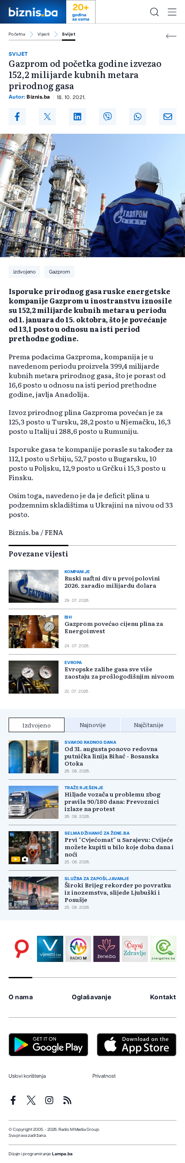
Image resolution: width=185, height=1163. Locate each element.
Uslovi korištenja (27, 1076)
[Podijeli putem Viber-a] (107, 116)
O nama (21, 997)
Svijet (68, 34)
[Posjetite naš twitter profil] (31, 1100)
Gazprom (59, 271)
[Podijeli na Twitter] (47, 116)
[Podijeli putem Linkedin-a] (77, 116)
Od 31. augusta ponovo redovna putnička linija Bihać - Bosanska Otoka (112, 756)
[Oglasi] (22, 949)
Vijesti (43, 34)
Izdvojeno (36, 725)
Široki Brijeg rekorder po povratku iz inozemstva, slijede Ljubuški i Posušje (118, 892)
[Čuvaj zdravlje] (135, 949)
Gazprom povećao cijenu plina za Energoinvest (114, 627)
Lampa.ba (62, 1154)
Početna (17, 34)
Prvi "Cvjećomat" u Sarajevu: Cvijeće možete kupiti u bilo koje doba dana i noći (119, 847)
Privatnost (104, 1076)
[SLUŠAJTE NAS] (78, 949)
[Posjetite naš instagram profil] (49, 1100)
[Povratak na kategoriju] (171, 36)
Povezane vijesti (38, 553)
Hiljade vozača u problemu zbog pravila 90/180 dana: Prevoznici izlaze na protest (112, 801)
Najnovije (93, 724)
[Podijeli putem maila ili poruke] (167, 116)
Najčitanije (148, 724)
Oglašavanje (91, 997)
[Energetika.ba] (163, 949)
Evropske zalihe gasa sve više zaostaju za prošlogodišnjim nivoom (119, 672)
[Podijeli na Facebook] (17, 116)
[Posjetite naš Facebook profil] (13, 1100)
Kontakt (163, 997)
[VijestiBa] (50, 949)
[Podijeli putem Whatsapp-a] (137, 116)
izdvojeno (24, 271)
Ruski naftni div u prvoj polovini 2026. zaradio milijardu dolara (112, 581)
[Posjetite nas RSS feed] (67, 1100)
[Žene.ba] (106, 949)
